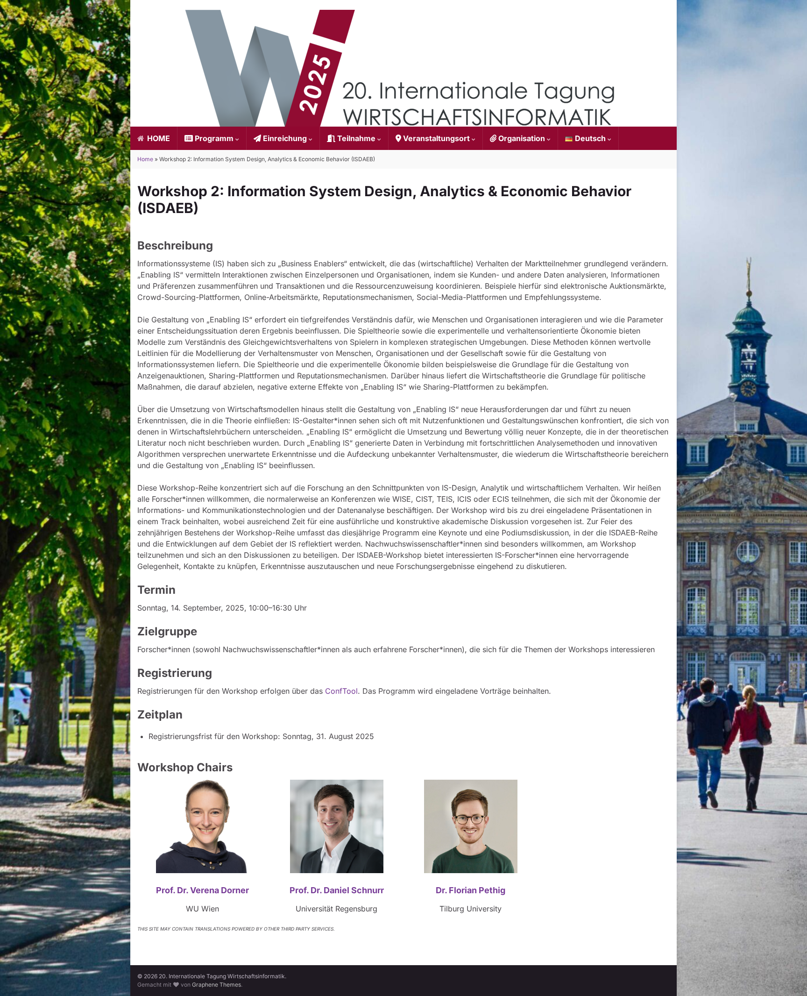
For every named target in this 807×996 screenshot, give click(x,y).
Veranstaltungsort (436, 138)
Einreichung (285, 138)
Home (145, 159)
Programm (214, 138)
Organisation (521, 138)
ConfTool (341, 691)
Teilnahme (356, 138)
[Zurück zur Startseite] (403, 68)
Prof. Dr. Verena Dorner (202, 890)
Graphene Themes (216, 984)
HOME (157, 138)
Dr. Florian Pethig (470, 890)
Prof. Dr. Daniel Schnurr (337, 890)
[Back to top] (786, 975)
